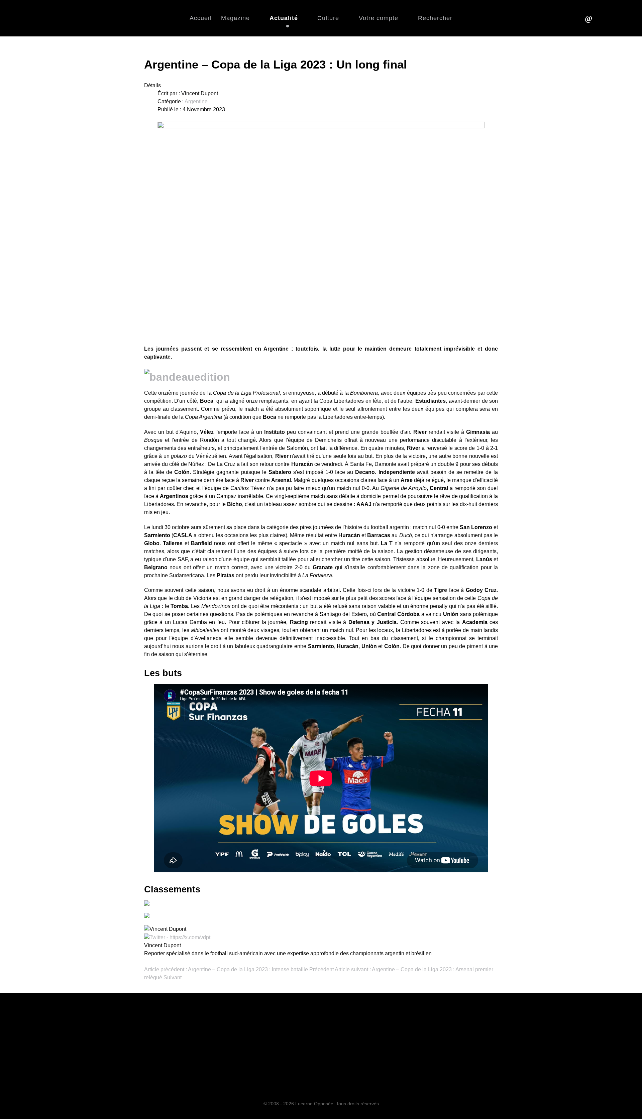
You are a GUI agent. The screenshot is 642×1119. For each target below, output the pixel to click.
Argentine (196, 101)
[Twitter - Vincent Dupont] (178, 937)
